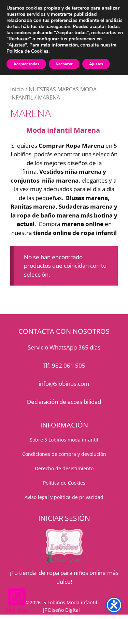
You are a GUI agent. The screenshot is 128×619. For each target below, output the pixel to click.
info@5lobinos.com (64, 383)
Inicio (17, 89)
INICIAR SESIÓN (64, 518)
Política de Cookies (27, 51)
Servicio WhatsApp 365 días (64, 347)
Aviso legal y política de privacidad (64, 497)
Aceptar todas (26, 64)
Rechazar (64, 64)
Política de (55, 482)
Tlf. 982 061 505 (64, 365)
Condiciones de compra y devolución (64, 454)
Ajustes (96, 64)
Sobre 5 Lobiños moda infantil (64, 439)
